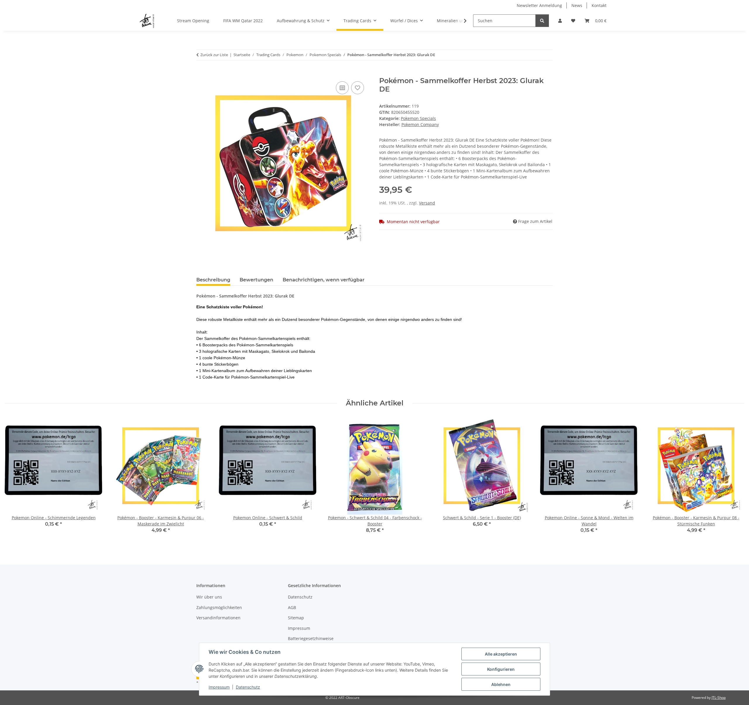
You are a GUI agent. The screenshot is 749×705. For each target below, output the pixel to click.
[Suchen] (542, 20)
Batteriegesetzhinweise (311, 638)
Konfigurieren (501, 669)
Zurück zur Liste (214, 54)
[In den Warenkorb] (201, 73)
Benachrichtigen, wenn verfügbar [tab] (324, 280)
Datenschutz (248, 687)
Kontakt (599, 5)
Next (735, 479)
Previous (14, 479)
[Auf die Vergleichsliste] (342, 87)
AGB (292, 607)
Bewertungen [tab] (256, 280)
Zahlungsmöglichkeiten (219, 607)
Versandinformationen (218, 617)
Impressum (219, 687)
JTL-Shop (719, 697)
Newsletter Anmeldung (539, 5)
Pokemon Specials (418, 118)
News (576, 5)
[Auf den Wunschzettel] (357, 87)
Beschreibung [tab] (213, 280)
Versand (427, 203)
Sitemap (296, 617)
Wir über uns (209, 597)
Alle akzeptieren (501, 653)
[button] (560, 21)
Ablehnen (501, 684)
